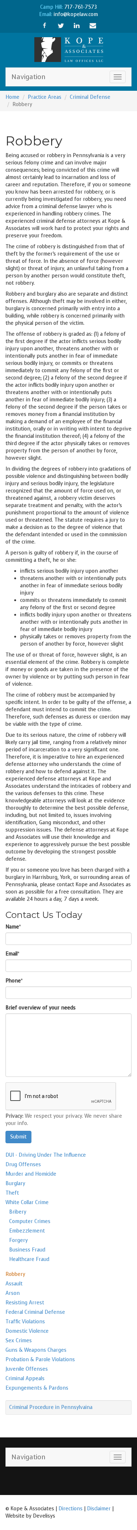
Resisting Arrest (24, 1302)
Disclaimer (99, 1508)
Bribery (17, 1211)
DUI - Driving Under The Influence (45, 1155)
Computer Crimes (29, 1221)
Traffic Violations (25, 1321)
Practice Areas (44, 97)
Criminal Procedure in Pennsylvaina (50, 1407)
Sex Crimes (18, 1340)
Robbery (15, 1274)
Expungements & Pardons (36, 1388)
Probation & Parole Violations (40, 1359)
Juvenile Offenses (26, 1369)
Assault (14, 1283)
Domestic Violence (27, 1331)
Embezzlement (27, 1230)
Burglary (15, 1183)
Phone (13, 980)
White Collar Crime (27, 1202)
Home (12, 97)
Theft (12, 1193)
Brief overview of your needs (40, 1007)
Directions (70, 1508)
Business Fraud (27, 1249)
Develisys (44, 1516)
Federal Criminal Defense (35, 1312)
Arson (12, 1293)
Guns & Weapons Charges (35, 1350)
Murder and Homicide (30, 1174)
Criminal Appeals (25, 1378)
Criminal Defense (90, 97)
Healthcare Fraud (29, 1259)
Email (11, 953)
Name (12, 926)
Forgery (18, 1240)
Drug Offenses (23, 1164)
